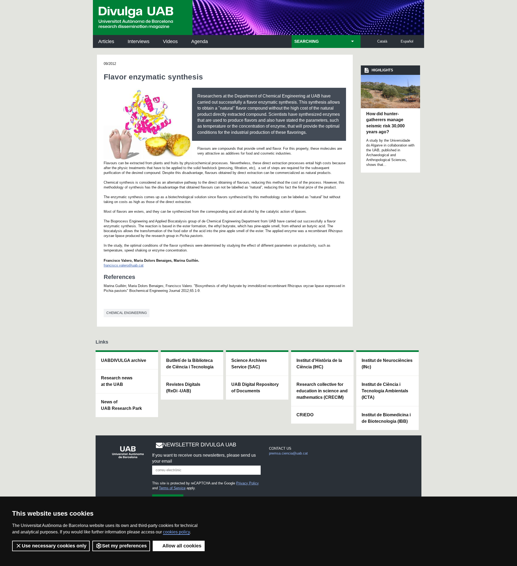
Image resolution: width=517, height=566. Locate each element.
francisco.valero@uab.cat (124, 265)
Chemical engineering (126, 313)
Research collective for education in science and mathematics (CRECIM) (322, 391)
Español (407, 41)
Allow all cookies (181, 545)
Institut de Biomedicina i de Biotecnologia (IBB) (386, 418)
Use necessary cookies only (54, 545)
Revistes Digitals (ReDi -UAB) (183, 387)
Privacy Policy (247, 483)
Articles (106, 41)
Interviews (138, 41)
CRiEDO (304, 415)
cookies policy (176, 532)
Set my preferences (124, 545)
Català (382, 41)
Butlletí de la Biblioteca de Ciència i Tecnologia (190, 363)
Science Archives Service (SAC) (249, 363)
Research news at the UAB (116, 381)
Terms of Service (172, 488)
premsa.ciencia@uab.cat (288, 453)
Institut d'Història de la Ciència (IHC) (319, 363)
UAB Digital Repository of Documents (255, 387)
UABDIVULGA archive (123, 360)
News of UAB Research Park (121, 405)
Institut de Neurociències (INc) (387, 363)
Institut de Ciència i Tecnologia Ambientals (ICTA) (385, 391)
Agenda (199, 41)
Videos (170, 41)
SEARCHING (306, 41)
